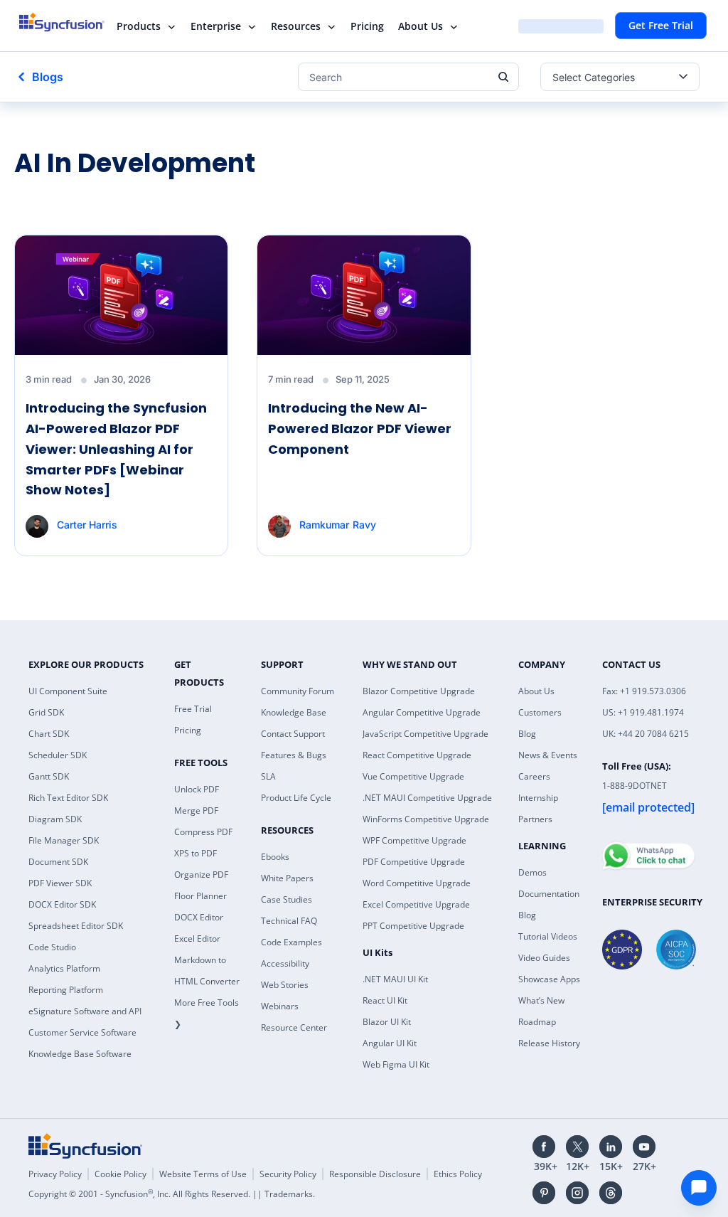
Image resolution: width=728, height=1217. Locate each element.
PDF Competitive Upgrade (414, 862)
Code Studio (52, 947)
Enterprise (216, 26)
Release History (549, 1043)
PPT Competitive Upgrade (413, 926)
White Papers (287, 878)
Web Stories (285, 985)
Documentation (548, 894)
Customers (540, 712)
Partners (535, 819)
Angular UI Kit (390, 1043)
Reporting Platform (65, 990)
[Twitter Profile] (577, 1146)
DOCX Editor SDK (62, 904)
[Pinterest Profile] (543, 1192)
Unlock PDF (196, 789)
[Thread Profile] (610, 1192)
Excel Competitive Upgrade (416, 904)
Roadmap (537, 1022)
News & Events (547, 755)
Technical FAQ (289, 921)
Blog (527, 734)
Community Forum (297, 691)
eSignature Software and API (84, 1011)
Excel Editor (197, 938)
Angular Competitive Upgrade (422, 712)
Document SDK (58, 862)
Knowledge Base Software (80, 1054)
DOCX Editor (198, 917)
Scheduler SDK (57, 755)
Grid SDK (46, 712)
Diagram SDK (55, 819)
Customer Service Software (82, 1032)
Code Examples (291, 942)
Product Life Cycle (296, 798)
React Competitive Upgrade (417, 755)
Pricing (367, 26)
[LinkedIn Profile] (610, 1146)
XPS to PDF (195, 853)
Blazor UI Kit (387, 1022)
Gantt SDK (48, 776)
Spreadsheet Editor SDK (75, 926)
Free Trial (193, 709)
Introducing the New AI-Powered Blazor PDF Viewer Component (359, 428)
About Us (420, 26)
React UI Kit (385, 1000)
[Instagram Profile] (577, 1192)
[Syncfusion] (85, 1146)
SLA (268, 776)
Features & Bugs (293, 755)
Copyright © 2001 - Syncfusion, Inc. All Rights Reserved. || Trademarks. (171, 1194)
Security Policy (287, 1174)
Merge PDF (196, 810)
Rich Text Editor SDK (68, 798)
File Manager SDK (63, 840)
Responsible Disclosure (375, 1174)
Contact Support (293, 734)
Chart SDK (48, 734)
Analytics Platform (64, 968)
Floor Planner (200, 896)
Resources (296, 26)
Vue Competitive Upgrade (413, 776)
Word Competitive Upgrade (417, 883)
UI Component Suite (67, 691)
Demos (532, 872)
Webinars (280, 1006)
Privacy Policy (55, 1174)
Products (139, 26)
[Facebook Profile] (543, 1146)
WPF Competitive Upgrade (414, 840)
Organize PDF (201, 874)
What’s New (541, 1000)
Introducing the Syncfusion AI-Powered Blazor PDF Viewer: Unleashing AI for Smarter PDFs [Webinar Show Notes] (116, 449)
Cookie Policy (120, 1174)
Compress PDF (203, 832)
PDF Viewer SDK (60, 883)
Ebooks (275, 857)
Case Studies (286, 899)
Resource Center (294, 1027)
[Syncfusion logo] (70, 22)
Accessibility (285, 963)
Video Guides (544, 958)
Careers (534, 776)
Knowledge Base (293, 712)
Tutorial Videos (547, 936)
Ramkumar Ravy (337, 525)
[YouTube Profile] (644, 1146)
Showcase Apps (549, 979)
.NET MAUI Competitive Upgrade (427, 798)
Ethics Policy (458, 1174)
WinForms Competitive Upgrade (426, 819)
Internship (538, 798)
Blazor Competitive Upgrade (419, 691)
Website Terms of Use (203, 1174)
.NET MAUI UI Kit (395, 979)
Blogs (47, 77)
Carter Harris (87, 525)
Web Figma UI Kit (396, 1064)
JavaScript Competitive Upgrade (425, 734)
